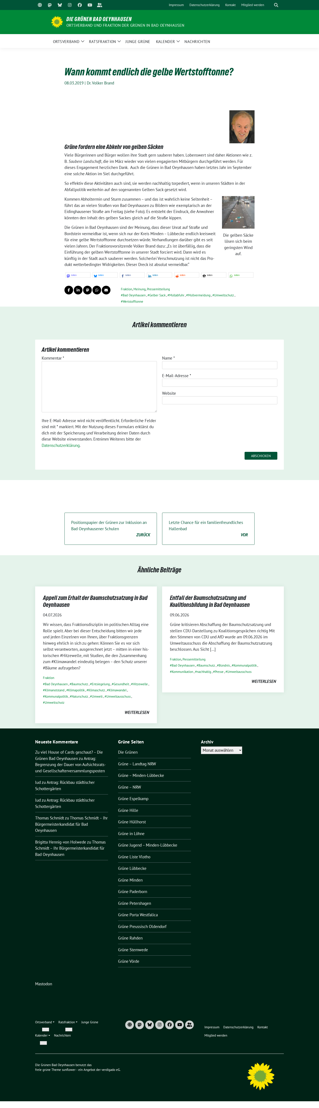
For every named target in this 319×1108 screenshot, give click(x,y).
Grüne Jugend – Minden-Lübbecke (147, 845)
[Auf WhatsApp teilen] (96, 290)
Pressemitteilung (158, 289)
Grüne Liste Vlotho (134, 856)
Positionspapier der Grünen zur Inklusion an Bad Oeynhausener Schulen (110, 528)
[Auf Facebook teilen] (68, 290)
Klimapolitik (76, 690)
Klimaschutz (96, 690)
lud (38, 782)
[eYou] (99, 5)
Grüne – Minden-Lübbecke (141, 775)
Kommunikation (182, 672)
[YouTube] (89, 5)
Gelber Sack (157, 295)
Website (169, 393)
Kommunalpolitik (56, 696)
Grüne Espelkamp (133, 798)
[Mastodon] (49, 5)
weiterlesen (137, 712)
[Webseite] (39, 5)
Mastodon (43, 983)
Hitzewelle (140, 684)
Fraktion (126, 289)
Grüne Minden (130, 880)
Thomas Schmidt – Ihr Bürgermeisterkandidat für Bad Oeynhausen (71, 824)
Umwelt (97, 696)
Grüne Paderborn (132, 891)
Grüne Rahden (130, 938)
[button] (78, 275)
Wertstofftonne (133, 301)
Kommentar (53, 358)
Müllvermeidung (199, 295)
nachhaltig (204, 672)
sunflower (69, 1070)
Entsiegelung (101, 684)
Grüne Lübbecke (132, 868)
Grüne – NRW (129, 787)
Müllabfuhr (176, 295)
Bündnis (224, 665)
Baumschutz (79, 684)
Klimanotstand (54, 690)
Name (168, 358)
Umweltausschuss (118, 696)
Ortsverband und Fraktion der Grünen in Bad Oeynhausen (125, 25)
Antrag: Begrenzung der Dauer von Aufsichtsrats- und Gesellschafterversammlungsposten (70, 764)
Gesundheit (121, 684)
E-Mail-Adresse (176, 375)
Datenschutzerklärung (61, 445)
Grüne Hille (128, 810)
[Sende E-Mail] (106, 290)
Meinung (139, 289)
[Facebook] (79, 5)
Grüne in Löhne (131, 833)
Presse (219, 672)
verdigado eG (111, 1070)
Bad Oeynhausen (134, 295)
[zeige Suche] (276, 5)
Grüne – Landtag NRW (137, 763)
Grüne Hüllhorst (132, 821)
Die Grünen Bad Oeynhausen (99, 19)
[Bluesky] (59, 5)
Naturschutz (80, 696)
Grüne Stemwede (133, 949)
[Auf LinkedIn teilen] (78, 290)
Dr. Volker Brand (100, 83)
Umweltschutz (224, 295)
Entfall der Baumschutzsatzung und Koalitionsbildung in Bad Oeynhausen (210, 601)
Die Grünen (128, 752)
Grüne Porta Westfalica (138, 914)
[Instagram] (69, 5)
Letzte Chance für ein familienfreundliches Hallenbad (208, 528)
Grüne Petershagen (134, 903)
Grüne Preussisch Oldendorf (142, 926)
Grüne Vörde (128, 961)
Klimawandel (118, 690)
